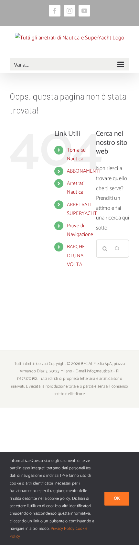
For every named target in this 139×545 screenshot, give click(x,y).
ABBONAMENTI (84, 171)
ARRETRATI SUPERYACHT (82, 209)
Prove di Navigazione (80, 230)
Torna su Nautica (76, 154)
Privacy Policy (63, 528)
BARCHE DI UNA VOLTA (76, 255)
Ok (117, 498)
